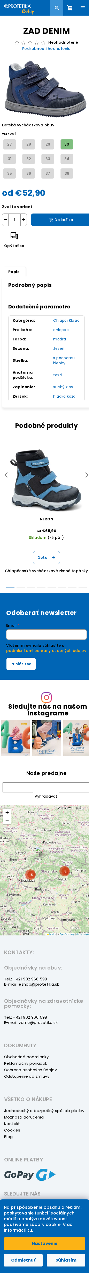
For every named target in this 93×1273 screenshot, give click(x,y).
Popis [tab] (13, 271)
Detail (43, 557)
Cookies (12, 1130)
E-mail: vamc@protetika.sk (31, 1022)
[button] (46, 796)
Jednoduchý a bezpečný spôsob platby (44, 1110)
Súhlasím (66, 1260)
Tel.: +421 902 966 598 (25, 979)
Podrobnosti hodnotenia (46, 48)
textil (58, 375)
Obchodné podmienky (26, 1056)
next (87, 475)
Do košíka (64, 219)
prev (6, 475)
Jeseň (58, 348)
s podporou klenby (64, 360)
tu (29, 1230)
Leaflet (52, 934)
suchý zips (63, 387)
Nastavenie (44, 1243)
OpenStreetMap (67, 934)
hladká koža (64, 396)
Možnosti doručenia (24, 1117)
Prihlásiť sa (21, 664)
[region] (46, 870)
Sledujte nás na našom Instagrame (47, 709)
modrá (59, 339)
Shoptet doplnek (84, 934)
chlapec (61, 329)
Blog (8, 1136)
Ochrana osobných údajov (30, 1069)
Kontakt (12, 1123)
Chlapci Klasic (66, 320)
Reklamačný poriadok (25, 1063)
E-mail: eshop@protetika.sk (31, 984)
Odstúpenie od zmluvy (26, 1076)
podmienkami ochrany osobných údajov (46, 650)
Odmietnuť (23, 1260)
